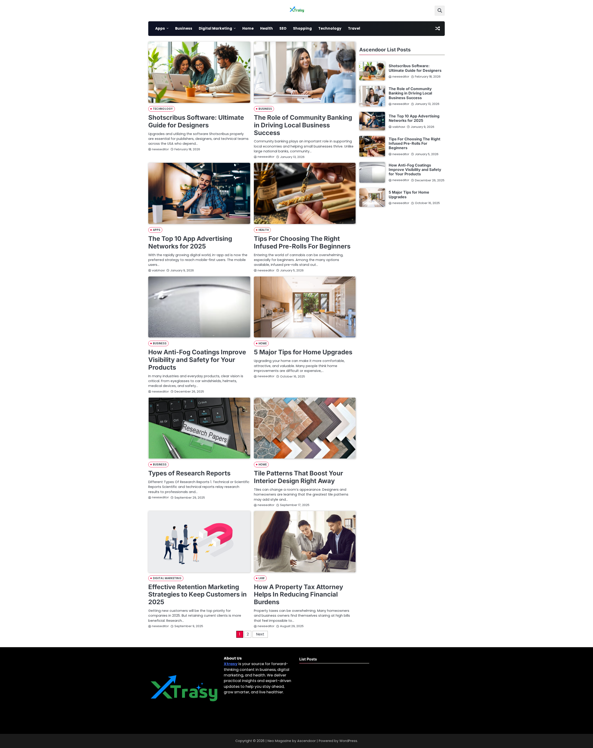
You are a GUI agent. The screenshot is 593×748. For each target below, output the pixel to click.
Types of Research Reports (189, 473)
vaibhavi (158, 270)
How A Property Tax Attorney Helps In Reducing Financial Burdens (298, 594)
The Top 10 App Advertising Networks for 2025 (190, 242)
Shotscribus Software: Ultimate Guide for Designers (196, 121)
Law (262, 578)
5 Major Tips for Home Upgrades (303, 352)
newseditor (160, 149)
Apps (160, 28)
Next (260, 634)
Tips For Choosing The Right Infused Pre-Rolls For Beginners (302, 242)
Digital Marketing (215, 28)
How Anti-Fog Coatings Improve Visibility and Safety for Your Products (197, 359)
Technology (329, 28)
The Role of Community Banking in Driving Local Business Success (303, 125)
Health (266, 28)
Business (183, 28)
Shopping (302, 28)
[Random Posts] (437, 28)
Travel (354, 28)
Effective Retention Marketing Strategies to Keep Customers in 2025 (197, 594)
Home (248, 28)
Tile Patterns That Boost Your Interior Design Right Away (298, 477)
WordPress (348, 741)
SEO (283, 28)
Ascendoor (306, 741)
